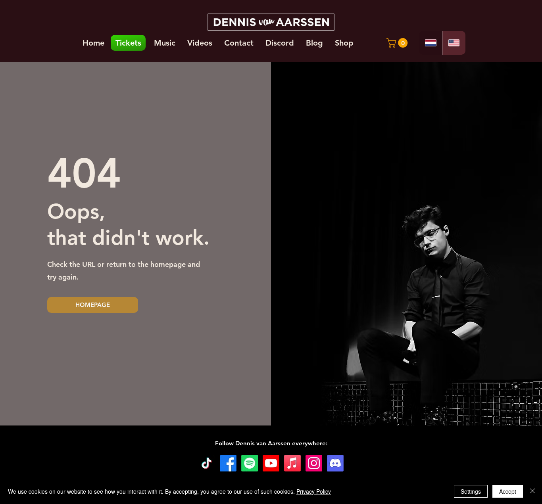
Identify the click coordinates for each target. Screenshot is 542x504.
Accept (507, 491)
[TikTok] (206, 463)
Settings (471, 491)
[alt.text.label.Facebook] (228, 463)
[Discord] (335, 463)
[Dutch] (430, 43)
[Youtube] (271, 463)
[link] (398, 43)
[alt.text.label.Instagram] (314, 463)
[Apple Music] (292, 463)
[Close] (532, 491)
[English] (454, 43)
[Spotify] (249, 463)
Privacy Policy (313, 491)
